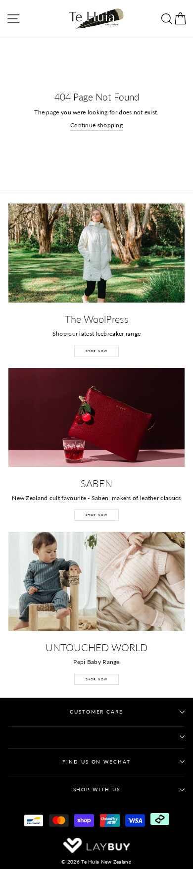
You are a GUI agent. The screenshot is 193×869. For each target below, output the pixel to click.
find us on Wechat (96, 762)
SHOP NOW (97, 351)
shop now (97, 679)
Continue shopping (96, 125)
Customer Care (96, 712)
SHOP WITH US (96, 789)
